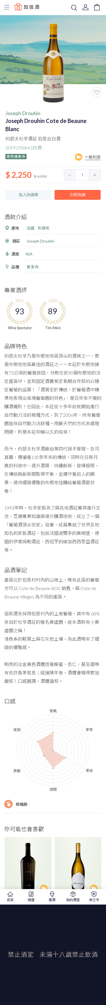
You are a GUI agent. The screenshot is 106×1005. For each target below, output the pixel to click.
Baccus (26, 7)
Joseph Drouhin (22, 113)
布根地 (43, 228)
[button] (69, 175)
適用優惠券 (16, 156)
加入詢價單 (28, 194)
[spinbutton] (82, 175)
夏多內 (32, 266)
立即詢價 (77, 194)
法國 (30, 228)
